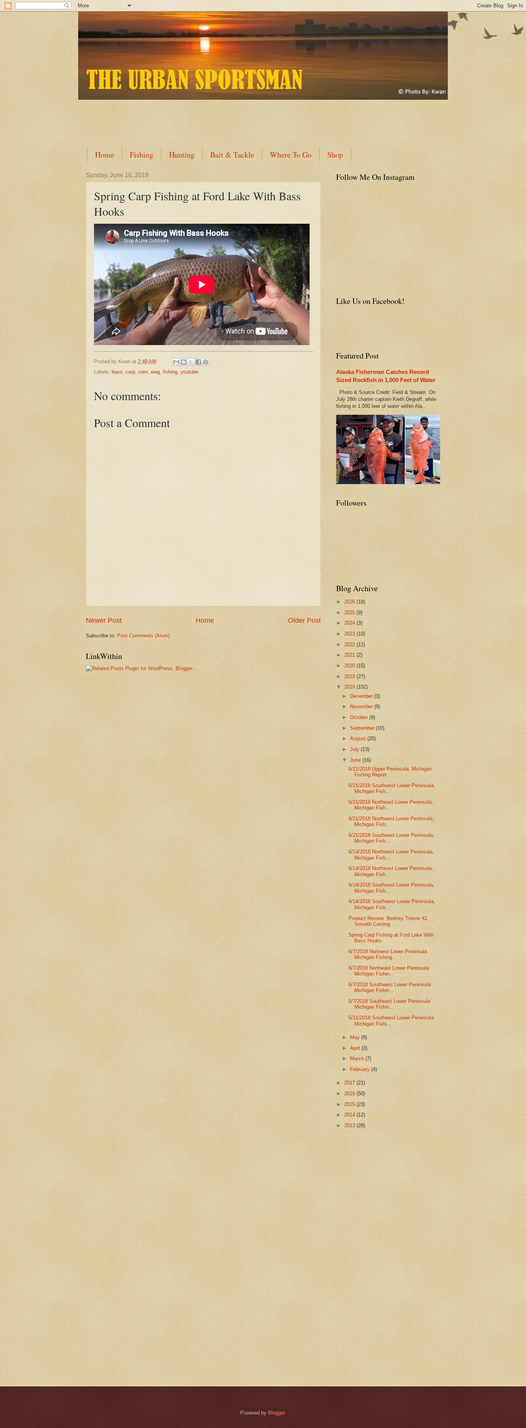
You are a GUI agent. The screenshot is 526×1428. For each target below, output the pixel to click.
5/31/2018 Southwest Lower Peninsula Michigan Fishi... (391, 1020)
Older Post (304, 620)
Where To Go (291, 154)
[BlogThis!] (184, 362)
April (356, 1048)
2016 (350, 1093)
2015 (350, 1104)
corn (143, 372)
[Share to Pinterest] (205, 362)
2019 (350, 676)
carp (130, 372)
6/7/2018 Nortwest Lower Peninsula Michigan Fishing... (387, 954)
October (359, 717)
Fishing (141, 154)
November (362, 706)
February (360, 1069)
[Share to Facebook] (198, 362)
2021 (350, 655)
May (355, 1037)
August (358, 738)
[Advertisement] (272, 117)
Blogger (276, 1413)
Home (104, 154)
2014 (350, 1115)
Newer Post (104, 620)
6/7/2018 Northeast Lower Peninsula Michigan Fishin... (388, 971)
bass (117, 372)
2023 (350, 634)
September (363, 728)
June (356, 760)
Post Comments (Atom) (143, 636)
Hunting (181, 154)
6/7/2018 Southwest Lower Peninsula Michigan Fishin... (389, 987)
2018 (350, 687)
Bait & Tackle (232, 154)
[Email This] (176, 362)
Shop (335, 154)
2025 (350, 612)
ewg (155, 372)
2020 (350, 666)
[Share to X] (191, 362)
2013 (350, 1125)
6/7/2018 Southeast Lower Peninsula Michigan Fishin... (389, 1004)
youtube (189, 372)
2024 (350, 623)
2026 (350, 602)
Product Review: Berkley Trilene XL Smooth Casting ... (388, 921)
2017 (350, 1083)
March (357, 1058)
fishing (170, 372)
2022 (350, 644)
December (362, 696)
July (355, 749)
